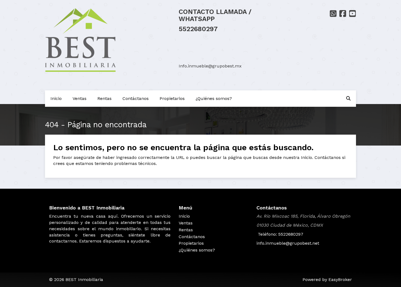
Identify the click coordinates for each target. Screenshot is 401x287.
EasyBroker (340, 279)
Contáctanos (135, 98)
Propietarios (172, 98)
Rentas (104, 98)
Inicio (56, 98)
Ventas (79, 98)
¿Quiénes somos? (214, 98)
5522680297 (198, 29)
